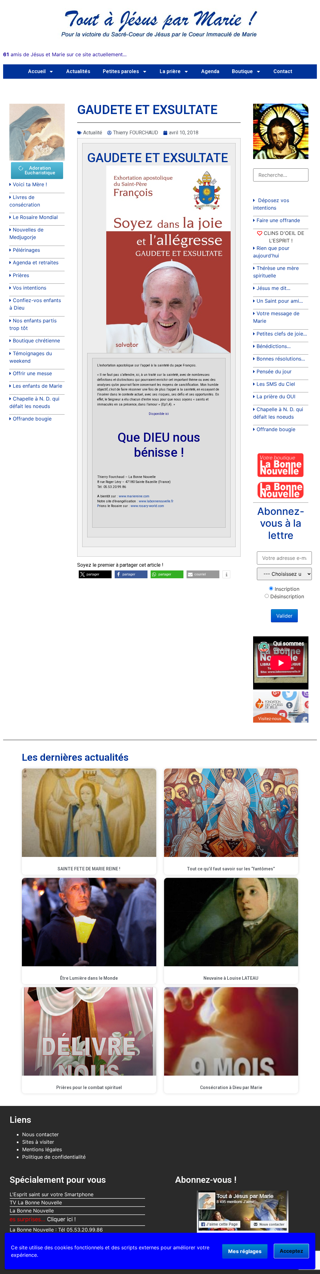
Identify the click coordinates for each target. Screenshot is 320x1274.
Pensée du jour (274, 371)
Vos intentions (29, 288)
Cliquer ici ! (28, 1219)
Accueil (37, 71)
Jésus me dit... (273, 288)
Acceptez (291, 1251)
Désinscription (287, 596)
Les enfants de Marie (37, 386)
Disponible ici (159, 414)
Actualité (92, 133)
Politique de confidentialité (54, 1157)
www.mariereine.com (134, 496)
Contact (282, 71)
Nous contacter (40, 1134)
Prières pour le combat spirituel (89, 1087)
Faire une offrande (278, 220)
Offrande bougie (32, 419)
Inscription (287, 588)
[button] (95, 574)
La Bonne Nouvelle (32, 1210)
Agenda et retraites (35, 262)
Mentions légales (42, 1149)
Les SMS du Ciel (276, 384)
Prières (21, 275)
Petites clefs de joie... (282, 334)
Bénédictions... (274, 346)
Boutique (242, 71)
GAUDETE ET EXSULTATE (157, 158)
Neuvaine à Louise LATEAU (230, 978)
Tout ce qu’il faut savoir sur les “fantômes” (231, 868)
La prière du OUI (276, 396)
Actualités (78, 71)
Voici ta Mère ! (30, 184)
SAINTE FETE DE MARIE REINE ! (89, 868)
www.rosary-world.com (147, 506)
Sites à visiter (38, 1142)
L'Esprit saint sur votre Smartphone (51, 1194)
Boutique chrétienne (36, 340)
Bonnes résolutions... (281, 359)
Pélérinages (26, 250)
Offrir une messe (32, 373)
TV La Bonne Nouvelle (36, 1202)
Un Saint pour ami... (280, 301)
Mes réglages (245, 1251)
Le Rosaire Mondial (35, 217)
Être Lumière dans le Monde (89, 978)
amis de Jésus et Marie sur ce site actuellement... (65, 54)
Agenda (210, 71)
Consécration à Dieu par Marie (231, 1087)
